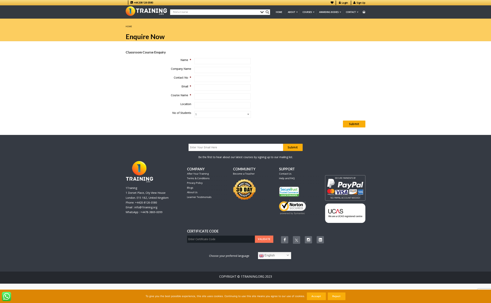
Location (185, 104)
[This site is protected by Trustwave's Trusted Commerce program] (289, 191)
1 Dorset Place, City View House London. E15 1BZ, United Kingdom (147, 195)
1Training (131, 188)
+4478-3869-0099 (151, 212)
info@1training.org (145, 207)
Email (186, 86)
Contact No (182, 77)
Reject (336, 296)
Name (185, 60)
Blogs (190, 187)
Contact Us (285, 173)
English (269, 255)
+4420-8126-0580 (146, 202)
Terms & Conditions (198, 178)
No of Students (181, 113)
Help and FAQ (287, 178)
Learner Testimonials (199, 197)
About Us (192, 192)
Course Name (181, 95)
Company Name (181, 69)
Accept (316, 296)
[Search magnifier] (267, 12)
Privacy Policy (195, 183)
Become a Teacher (244, 173)
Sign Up (361, 2)
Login (345, 2)
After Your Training (198, 173)
